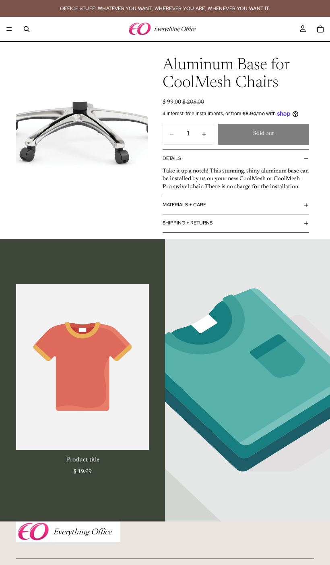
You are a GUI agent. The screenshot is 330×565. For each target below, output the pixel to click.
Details (172, 158)
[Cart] (320, 29)
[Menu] (9, 29)
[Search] (26, 29)
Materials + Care (184, 204)
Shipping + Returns (187, 223)
